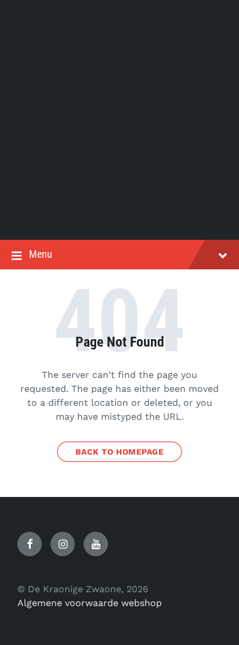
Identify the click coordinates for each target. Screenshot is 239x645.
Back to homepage (119, 451)
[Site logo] (119, 216)
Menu (40, 254)
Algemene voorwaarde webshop (89, 602)
